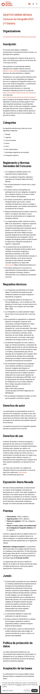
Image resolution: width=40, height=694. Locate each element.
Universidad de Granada (11, 37)
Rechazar (27, 690)
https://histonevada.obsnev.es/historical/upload (19, 97)
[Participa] (29, 4)
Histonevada (9, 265)
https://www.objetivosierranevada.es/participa (18, 93)
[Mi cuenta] (33, 3)
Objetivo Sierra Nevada (11, 71)
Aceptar (34, 690)
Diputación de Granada (28, 37)
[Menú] (37, 4)
